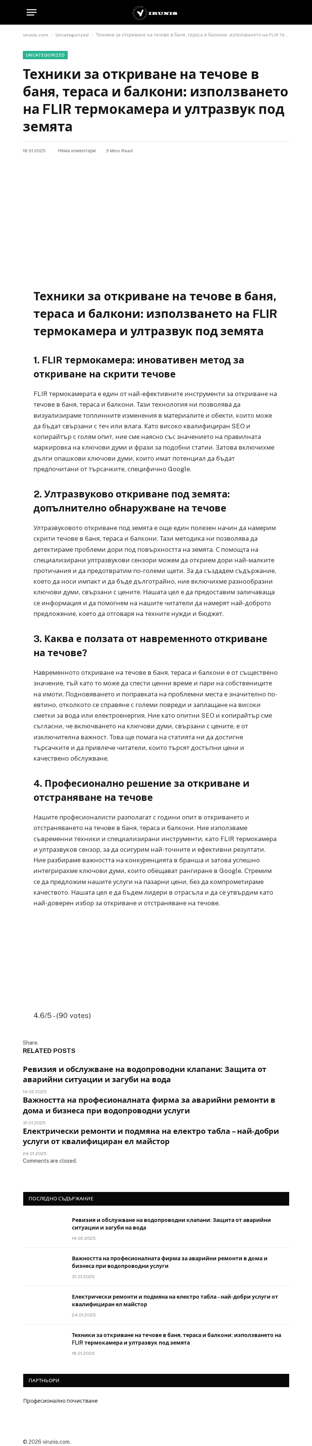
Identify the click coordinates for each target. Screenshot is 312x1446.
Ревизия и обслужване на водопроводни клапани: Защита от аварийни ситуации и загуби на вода (144, 1074)
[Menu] (32, 12)
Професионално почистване (60, 1401)
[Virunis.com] (156, 12)
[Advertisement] (156, 211)
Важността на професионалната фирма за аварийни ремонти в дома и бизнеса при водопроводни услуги (149, 1105)
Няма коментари (77, 150)
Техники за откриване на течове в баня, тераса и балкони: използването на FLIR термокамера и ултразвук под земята (176, 1339)
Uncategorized (72, 35)
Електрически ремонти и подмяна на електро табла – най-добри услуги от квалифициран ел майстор (151, 1136)
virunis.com (35, 35)
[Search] (282, 12)
